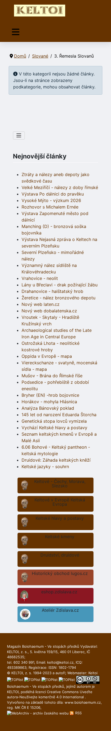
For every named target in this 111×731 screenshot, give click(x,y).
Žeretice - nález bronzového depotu (58, 297)
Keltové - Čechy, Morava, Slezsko (59, 483)
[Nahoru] (101, 721)
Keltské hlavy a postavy (60, 518)
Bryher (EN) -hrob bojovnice (50, 395)
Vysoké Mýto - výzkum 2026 (51, 200)
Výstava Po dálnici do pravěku (53, 194)
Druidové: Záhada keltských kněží (56, 460)
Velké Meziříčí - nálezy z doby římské (60, 187)
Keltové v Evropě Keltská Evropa (59, 502)
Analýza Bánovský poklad (48, 408)
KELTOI (13, 692)
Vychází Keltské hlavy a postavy (54, 427)
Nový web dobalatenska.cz (49, 310)
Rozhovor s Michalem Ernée (50, 207)
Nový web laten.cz (41, 304)
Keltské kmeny (59, 536)
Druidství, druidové (59, 555)
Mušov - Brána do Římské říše (52, 375)
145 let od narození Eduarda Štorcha (59, 414)
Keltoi (93, 673)
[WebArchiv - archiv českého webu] (38, 713)
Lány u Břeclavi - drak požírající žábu (60, 284)
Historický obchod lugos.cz (60, 573)
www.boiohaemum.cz (83, 702)
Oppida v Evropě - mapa (47, 356)
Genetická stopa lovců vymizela (54, 421)
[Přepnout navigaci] (16, 32)
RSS (78, 713)
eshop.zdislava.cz (59, 591)
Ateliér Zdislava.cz (60, 610)
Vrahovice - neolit (40, 278)
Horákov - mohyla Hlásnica (49, 401)
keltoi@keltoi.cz (60, 662)
